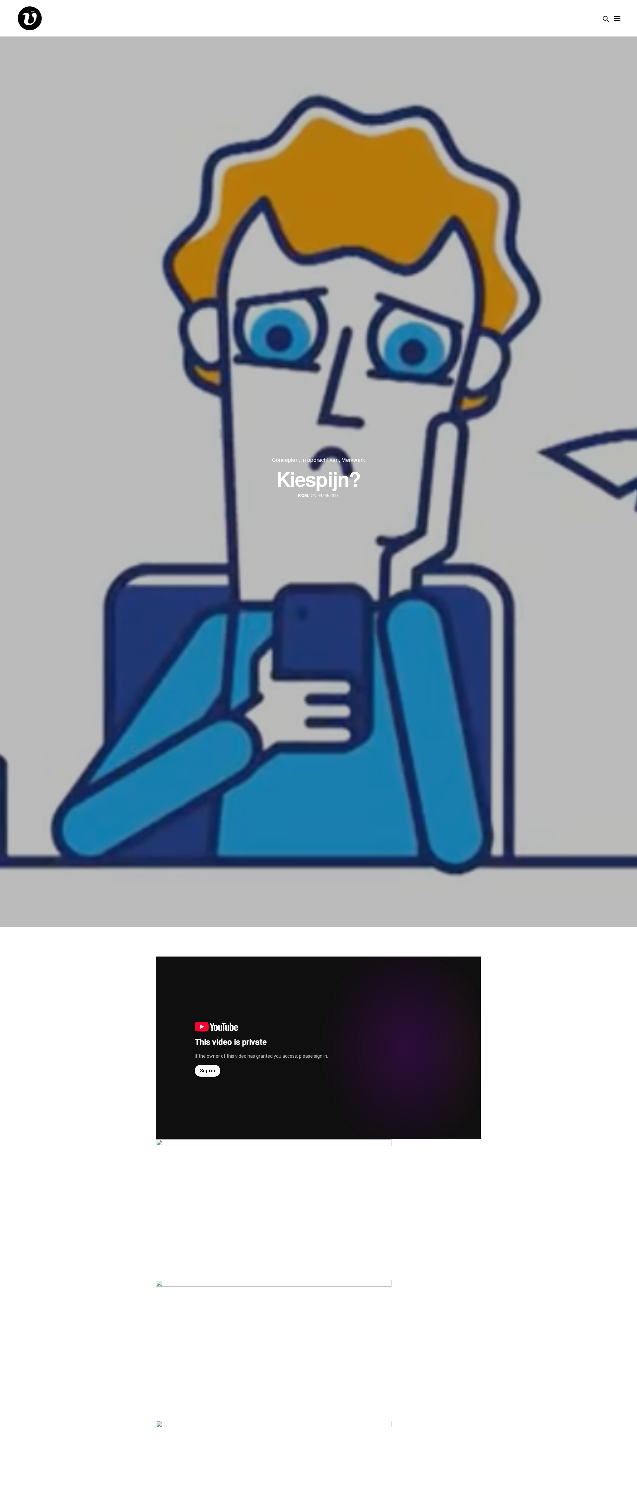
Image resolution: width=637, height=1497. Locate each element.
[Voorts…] (30, 18)
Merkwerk (353, 460)
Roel (303, 495)
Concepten (285, 460)
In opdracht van (320, 460)
